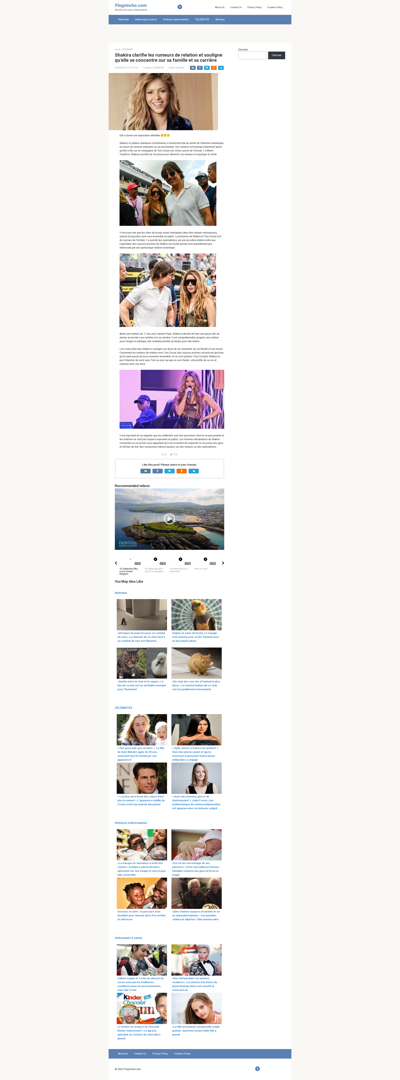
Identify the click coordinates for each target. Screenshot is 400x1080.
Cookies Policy (275, 7)
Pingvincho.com (131, 5)
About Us (220, 7)
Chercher (243, 49)
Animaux (220, 19)
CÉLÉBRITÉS (202, 19)
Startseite (123, 19)
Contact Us (236, 7)
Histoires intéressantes (176, 19)
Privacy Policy (254, 7)
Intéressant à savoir (146, 19)
